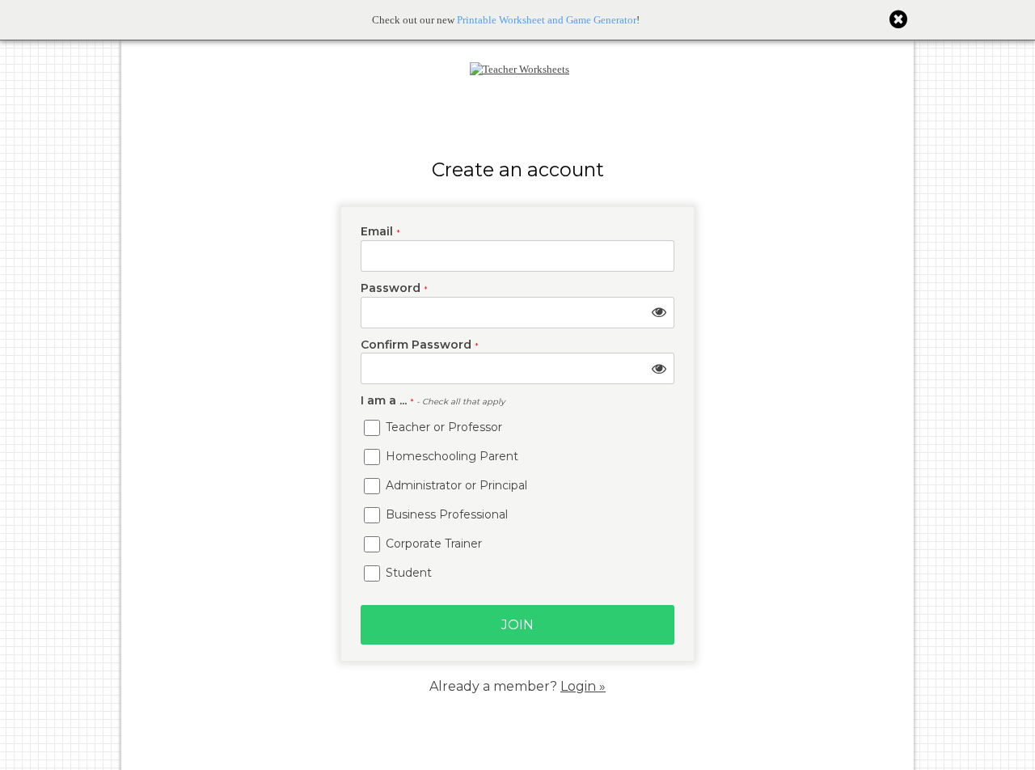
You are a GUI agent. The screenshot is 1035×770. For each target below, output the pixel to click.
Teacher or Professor (442, 427)
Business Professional (445, 514)
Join (517, 624)
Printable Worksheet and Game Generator (546, 20)
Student (407, 572)
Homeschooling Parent (450, 456)
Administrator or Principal (454, 485)
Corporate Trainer (432, 543)
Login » (583, 686)
